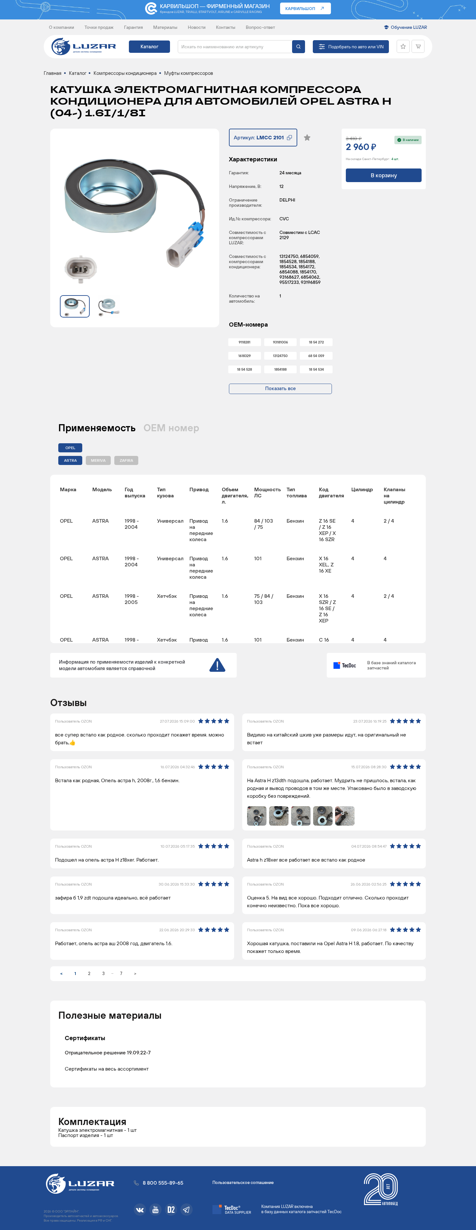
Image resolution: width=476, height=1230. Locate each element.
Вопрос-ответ (260, 27)
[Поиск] (298, 46)
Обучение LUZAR (409, 27)
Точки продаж (99, 27)
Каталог (149, 46)
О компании (61, 27)
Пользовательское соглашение (243, 1182)
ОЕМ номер (171, 427)
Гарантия (133, 27)
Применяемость (97, 427)
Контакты (225, 27)
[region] (238, 559)
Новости (197, 27)
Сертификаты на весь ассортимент (107, 1068)
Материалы (165, 27)
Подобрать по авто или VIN (356, 46)
